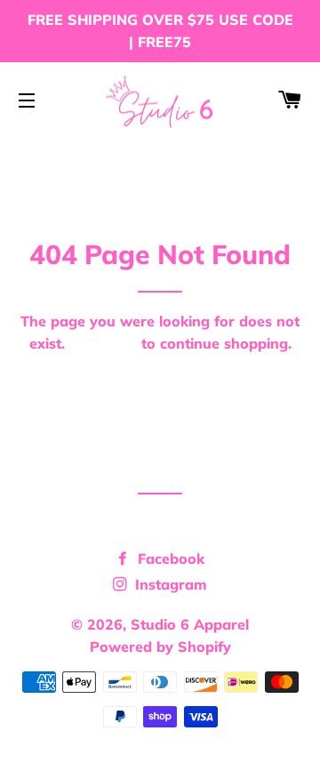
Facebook (168, 558)
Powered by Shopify (160, 646)
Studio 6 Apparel (190, 624)
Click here (103, 343)
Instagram (169, 584)
